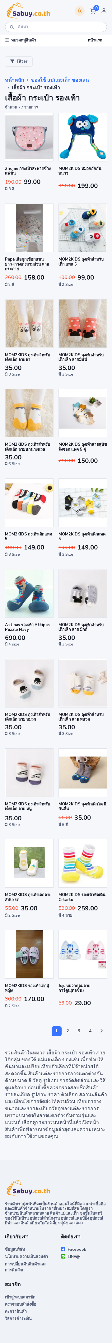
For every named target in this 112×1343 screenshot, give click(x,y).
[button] (92, 11)
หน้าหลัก (14, 80)
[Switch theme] (80, 11)
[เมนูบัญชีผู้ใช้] (104, 11)
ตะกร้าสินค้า (16, 1311)
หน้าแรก (95, 40)
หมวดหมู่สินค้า (23, 40)
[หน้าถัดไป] (101, 1031)
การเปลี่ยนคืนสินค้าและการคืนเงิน (25, 1267)
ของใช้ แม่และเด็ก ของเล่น (60, 80)
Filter (22, 61)
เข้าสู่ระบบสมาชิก (20, 1297)
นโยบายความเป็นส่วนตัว (26, 1256)
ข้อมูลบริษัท (15, 1249)
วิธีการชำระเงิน (18, 1318)
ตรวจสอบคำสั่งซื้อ (20, 1304)
